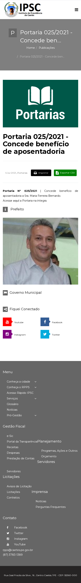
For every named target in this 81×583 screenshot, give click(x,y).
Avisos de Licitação (19, 486)
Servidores (14, 471)
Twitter (18, 533)
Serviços (12, 398)
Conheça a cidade (18, 381)
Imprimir (43, 172)
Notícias (12, 409)
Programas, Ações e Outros (59, 450)
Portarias (22, 172)
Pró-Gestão (14, 415)
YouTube (19, 544)
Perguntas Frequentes (51, 507)
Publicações (47, 47)
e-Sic (10, 436)
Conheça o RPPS (18, 387)
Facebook (20, 527)
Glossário (12, 404)
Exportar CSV (67, 172)
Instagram (20, 538)
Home (30, 47)
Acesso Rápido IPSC (20, 393)
